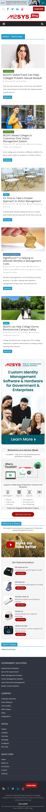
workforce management (27, 269)
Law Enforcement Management (13, 682)
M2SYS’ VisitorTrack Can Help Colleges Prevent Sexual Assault (22, 76)
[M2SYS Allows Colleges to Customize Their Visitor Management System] (23, 106)
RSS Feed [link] (4, 747)
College (5, 147)
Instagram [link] (5, 743)
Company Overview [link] (8, 699)
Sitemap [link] (4, 774)
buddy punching (8, 269)
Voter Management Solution (11, 675)
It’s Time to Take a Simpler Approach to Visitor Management (22, 199)
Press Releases (6, 702)
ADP (30, 267)
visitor (33, 332)
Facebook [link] (4, 740)
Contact (4, 770)
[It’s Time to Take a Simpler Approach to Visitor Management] (23, 169)
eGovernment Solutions (10, 668)
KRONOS (16, 269)
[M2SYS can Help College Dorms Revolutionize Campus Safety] (23, 297)
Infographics (6, 716)
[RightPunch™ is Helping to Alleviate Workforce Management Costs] (23, 229)
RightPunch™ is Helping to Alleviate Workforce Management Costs (22, 260)
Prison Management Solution (12, 679)
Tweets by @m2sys (8, 649)
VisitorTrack (6, 207)
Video (3, 713)
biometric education (35, 144)
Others (6, 195)
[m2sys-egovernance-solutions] (23, 1)
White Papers (6, 709)
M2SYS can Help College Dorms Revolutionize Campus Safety (21, 328)
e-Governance (8, 71)
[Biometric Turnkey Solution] (22, 360)
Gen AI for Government (10, 672)
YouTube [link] (4, 736)
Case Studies (6, 706)
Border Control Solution (10, 686)
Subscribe (38, 9)
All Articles (5, 766)
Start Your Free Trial (23, 514)
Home (3, 759)
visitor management (15, 147)
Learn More (20, 573)
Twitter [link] (4, 729)
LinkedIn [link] (4, 733)
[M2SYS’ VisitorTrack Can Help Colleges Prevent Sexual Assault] (23, 45)
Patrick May (22, 81)
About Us (4, 763)
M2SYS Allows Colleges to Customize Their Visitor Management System (17, 138)
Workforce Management (11, 254)
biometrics (36, 267)
